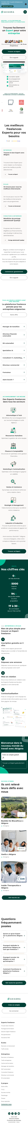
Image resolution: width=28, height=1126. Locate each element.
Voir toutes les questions (14, 983)
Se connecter (14, 1011)
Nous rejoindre (5, 1101)
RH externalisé (5, 1078)
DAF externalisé (5, 1069)
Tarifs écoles (5, 1049)
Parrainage (4, 1095)
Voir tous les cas (14, 897)
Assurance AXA (5, 1037)
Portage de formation (7, 1028)
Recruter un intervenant (8, 1046)
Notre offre (14, 315)
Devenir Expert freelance (8, 1031)
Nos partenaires (5, 1034)
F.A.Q (2, 1089)
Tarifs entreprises (6, 1060)
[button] (25, 12)
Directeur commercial (7, 1075)
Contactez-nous (6, 1104)
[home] (7, 12)
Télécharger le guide (7, 6)
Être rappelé (14, 57)
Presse (3, 1098)
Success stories (5, 1092)
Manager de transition (7, 1066)
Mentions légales (14, 1118)
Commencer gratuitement (14, 271)
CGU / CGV (14, 1116)
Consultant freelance (7, 1072)
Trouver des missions (7, 1025)
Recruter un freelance (7, 1057)
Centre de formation (7, 1063)
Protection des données (14, 1120)
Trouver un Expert (14, 51)
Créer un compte (14, 1005)
